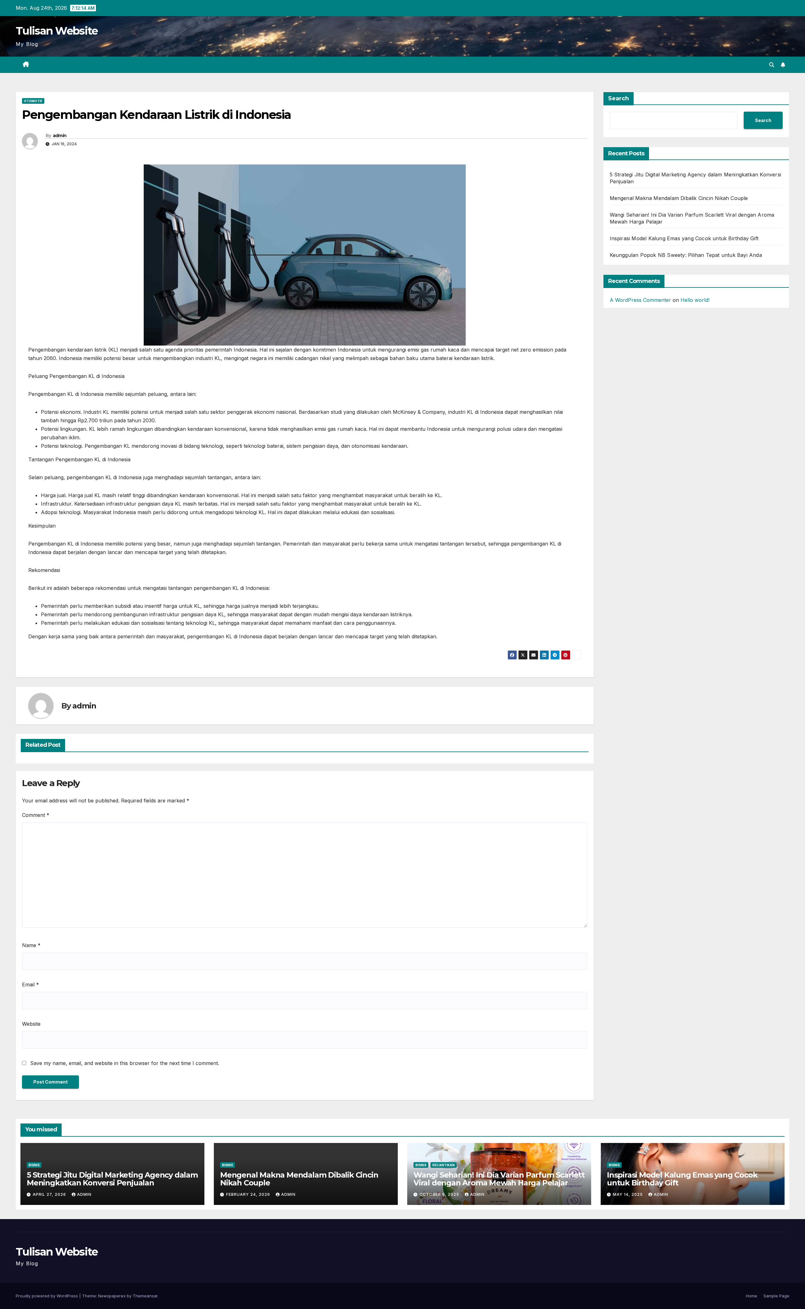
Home (751, 1295)
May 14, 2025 (628, 1194)
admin (60, 135)
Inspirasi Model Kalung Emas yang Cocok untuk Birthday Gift (684, 238)
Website (31, 1024)
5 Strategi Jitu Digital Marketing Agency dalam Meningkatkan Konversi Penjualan (112, 1178)
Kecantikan (443, 1165)
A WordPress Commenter (640, 300)
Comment (35, 815)
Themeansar (145, 1295)
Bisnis (34, 1165)
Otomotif (33, 101)
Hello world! (694, 300)
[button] (771, 65)
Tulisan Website (57, 30)
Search (618, 98)
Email (30, 984)
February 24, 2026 (248, 1194)
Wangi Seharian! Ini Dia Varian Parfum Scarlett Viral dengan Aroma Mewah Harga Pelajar (499, 1178)
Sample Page (776, 1295)
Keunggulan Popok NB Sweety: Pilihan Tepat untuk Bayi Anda (686, 255)
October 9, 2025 (439, 1194)
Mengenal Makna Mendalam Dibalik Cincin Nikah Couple (679, 198)
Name (31, 945)
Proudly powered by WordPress (47, 1295)
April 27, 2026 (50, 1194)
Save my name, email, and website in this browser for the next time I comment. (124, 1063)
